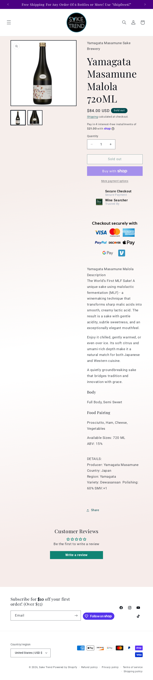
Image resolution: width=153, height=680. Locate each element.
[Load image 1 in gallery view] (18, 117)
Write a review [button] (76, 555)
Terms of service (133, 667)
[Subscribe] (76, 615)
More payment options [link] (114, 180)
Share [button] (95, 510)
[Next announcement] (145, 4)
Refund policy (89, 667)
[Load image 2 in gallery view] (34, 117)
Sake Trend (45, 667)
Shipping (92, 116)
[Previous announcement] (8, 4)
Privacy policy (110, 667)
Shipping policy (133, 671)
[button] (8, 22)
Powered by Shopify (65, 667)
